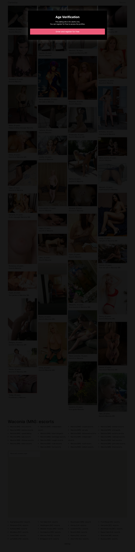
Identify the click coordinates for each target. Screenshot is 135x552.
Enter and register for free (67, 31)
